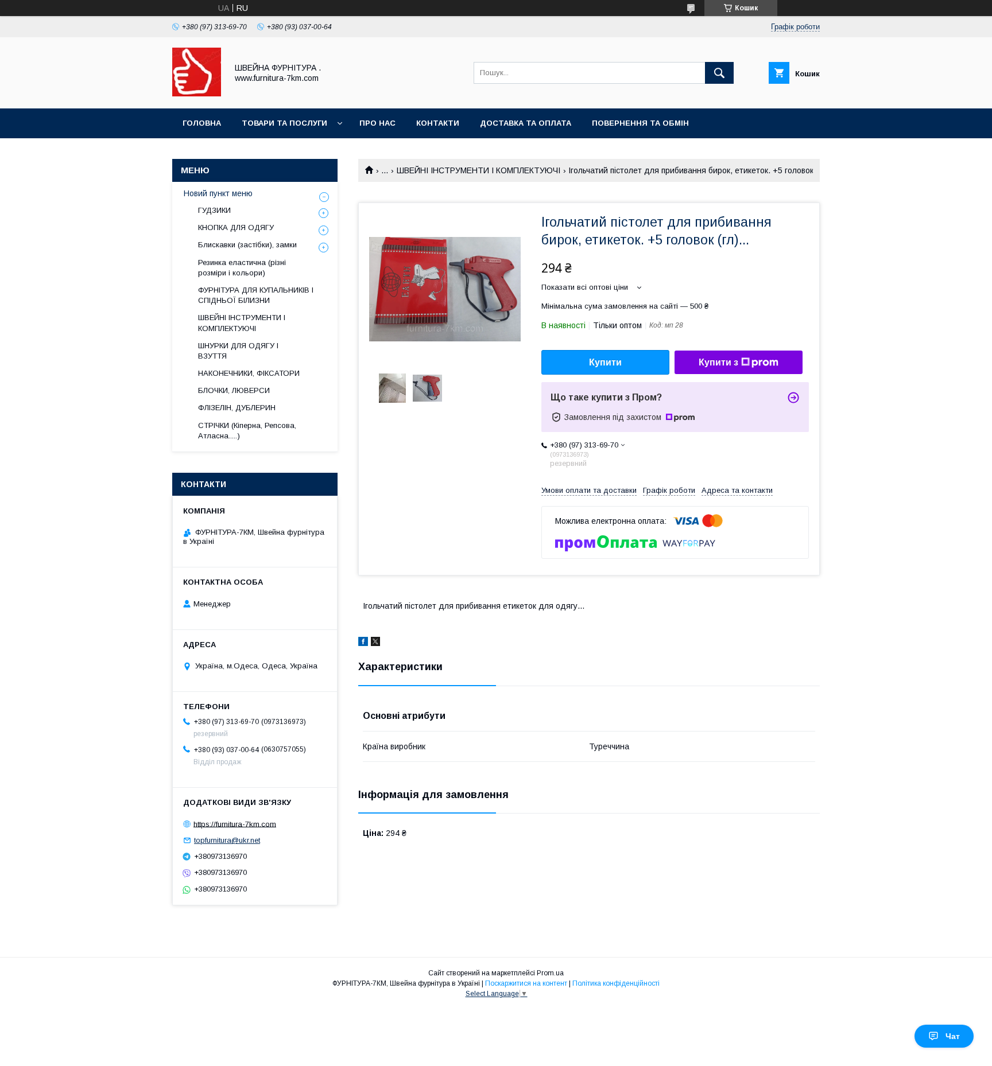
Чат (953, 1036)
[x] (375, 643)
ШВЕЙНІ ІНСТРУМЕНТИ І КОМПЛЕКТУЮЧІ (478, 170)
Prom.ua (550, 973)
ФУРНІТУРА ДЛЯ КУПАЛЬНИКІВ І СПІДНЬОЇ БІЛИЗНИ (255, 295)
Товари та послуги (284, 123)
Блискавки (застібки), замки (247, 244)
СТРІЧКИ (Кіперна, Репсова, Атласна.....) (247, 430)
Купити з (718, 362)
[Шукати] (719, 73)
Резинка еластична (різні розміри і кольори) (242, 267)
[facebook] (363, 643)
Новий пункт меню (218, 193)
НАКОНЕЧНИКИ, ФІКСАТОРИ (249, 373)
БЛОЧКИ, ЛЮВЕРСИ (234, 390)
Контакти (437, 123)
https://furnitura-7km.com (234, 823)
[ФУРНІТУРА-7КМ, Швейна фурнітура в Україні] (196, 93)
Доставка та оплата (525, 123)
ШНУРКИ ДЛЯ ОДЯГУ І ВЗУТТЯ (238, 350)
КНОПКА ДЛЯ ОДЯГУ (236, 227)
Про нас (377, 123)
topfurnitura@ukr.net (227, 840)
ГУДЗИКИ (214, 210)
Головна (202, 123)
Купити (605, 362)
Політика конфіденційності (616, 983)
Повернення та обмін (640, 123)
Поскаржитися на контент (526, 983)
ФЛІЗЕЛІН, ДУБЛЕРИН (237, 407)
